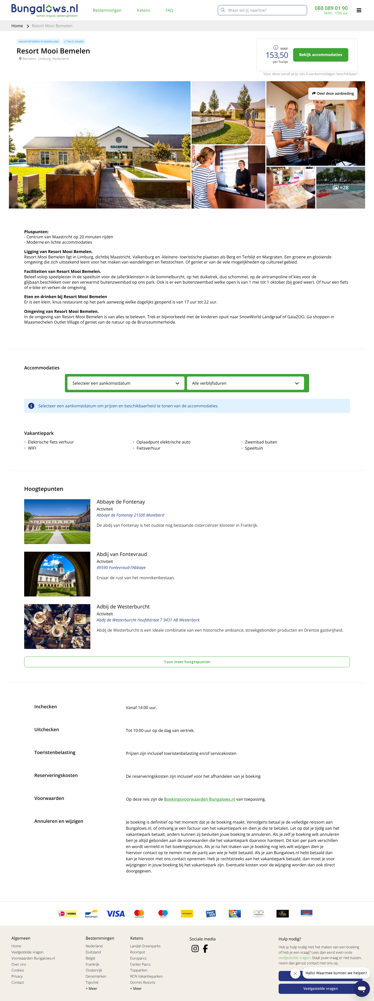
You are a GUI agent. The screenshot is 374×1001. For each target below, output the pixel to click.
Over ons (18, 964)
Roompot (137, 952)
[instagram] (195, 948)
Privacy (17, 976)
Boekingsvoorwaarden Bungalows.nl (199, 799)
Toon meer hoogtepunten (187, 661)
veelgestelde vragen (294, 957)
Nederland (94, 946)
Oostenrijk (94, 970)
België (90, 958)
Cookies (17, 970)
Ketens (143, 10)
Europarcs (138, 958)
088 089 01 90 (331, 8)
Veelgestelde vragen (27, 952)
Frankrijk (92, 964)
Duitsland (93, 952)
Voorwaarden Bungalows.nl (33, 958)
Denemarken (96, 976)
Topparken (139, 970)
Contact (17, 982)
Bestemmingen (107, 10)
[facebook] (205, 948)
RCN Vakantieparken (146, 976)
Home (17, 26)
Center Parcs (140, 964)
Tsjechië (92, 982)
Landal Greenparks (145, 946)
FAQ (170, 10)
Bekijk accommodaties (320, 54)
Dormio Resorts (142, 982)
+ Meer (91, 988)
